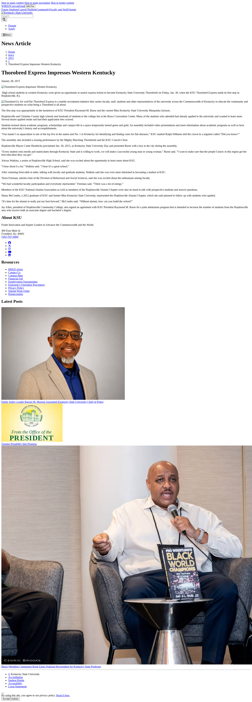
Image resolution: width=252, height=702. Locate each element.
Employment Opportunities (23, 281)
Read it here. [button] (63, 695)
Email (22, 6)
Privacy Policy (16, 287)
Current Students (27, 9)
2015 (11, 58)
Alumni (72, 9)
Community (43, 9)
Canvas (14, 6)
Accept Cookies (11, 699)
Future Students (9, 9)
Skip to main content (12, 2)
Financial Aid (15, 278)
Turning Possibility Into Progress (19, 443)
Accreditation (15, 677)
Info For (30, 6)
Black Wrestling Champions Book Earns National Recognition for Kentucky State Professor (51, 666)
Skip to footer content (62, 2)
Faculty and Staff (58, 9)
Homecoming (15, 294)
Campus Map (15, 275)
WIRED (5, 6)
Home (11, 51)
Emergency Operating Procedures (26, 284)
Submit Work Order (19, 291)
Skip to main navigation (37, 2)
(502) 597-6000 (9, 236)
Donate (12, 25)
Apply (11, 28)
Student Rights (16, 680)
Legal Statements (17, 686)
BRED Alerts (15, 269)
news (11, 54)
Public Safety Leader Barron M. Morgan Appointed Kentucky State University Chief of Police (52, 401)
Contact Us (14, 272)
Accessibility (15, 683)
